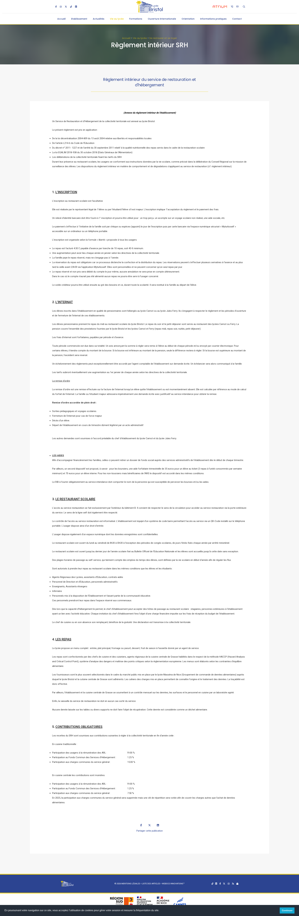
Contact (237, 18)
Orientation (188, 18)
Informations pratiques (213, 18)
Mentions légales (130, 883)
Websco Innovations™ (173, 883)
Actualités (98, 18)
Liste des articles (151, 883)
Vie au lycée (117, 18)
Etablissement (79, 18)
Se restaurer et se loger (163, 38)
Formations (135, 18)
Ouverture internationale (162, 18)
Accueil (61, 18)
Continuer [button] (287, 910)
